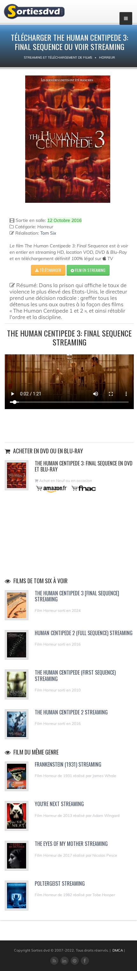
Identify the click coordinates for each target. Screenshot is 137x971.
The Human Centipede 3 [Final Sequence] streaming (77, 596)
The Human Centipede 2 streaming (71, 712)
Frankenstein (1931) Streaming (68, 764)
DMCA (117, 950)
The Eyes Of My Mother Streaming (71, 843)
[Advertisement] (69, 425)
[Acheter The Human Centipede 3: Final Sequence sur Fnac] (83, 488)
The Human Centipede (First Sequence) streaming (75, 675)
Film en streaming (89, 270)
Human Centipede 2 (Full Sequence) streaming (84, 633)
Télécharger (50, 270)
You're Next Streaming (59, 804)
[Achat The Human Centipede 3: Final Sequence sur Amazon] (52, 488)
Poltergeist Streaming (60, 883)
